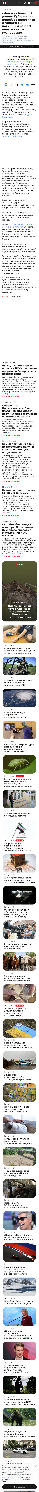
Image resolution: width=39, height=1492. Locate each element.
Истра (17, 46)
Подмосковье (8, 46)
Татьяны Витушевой (12, 136)
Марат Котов (15, 297)
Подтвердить (19, 1487)
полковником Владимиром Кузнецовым (19, 63)
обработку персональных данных (13, 1477)
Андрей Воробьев (27, 46)
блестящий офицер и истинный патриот (17, 225)
